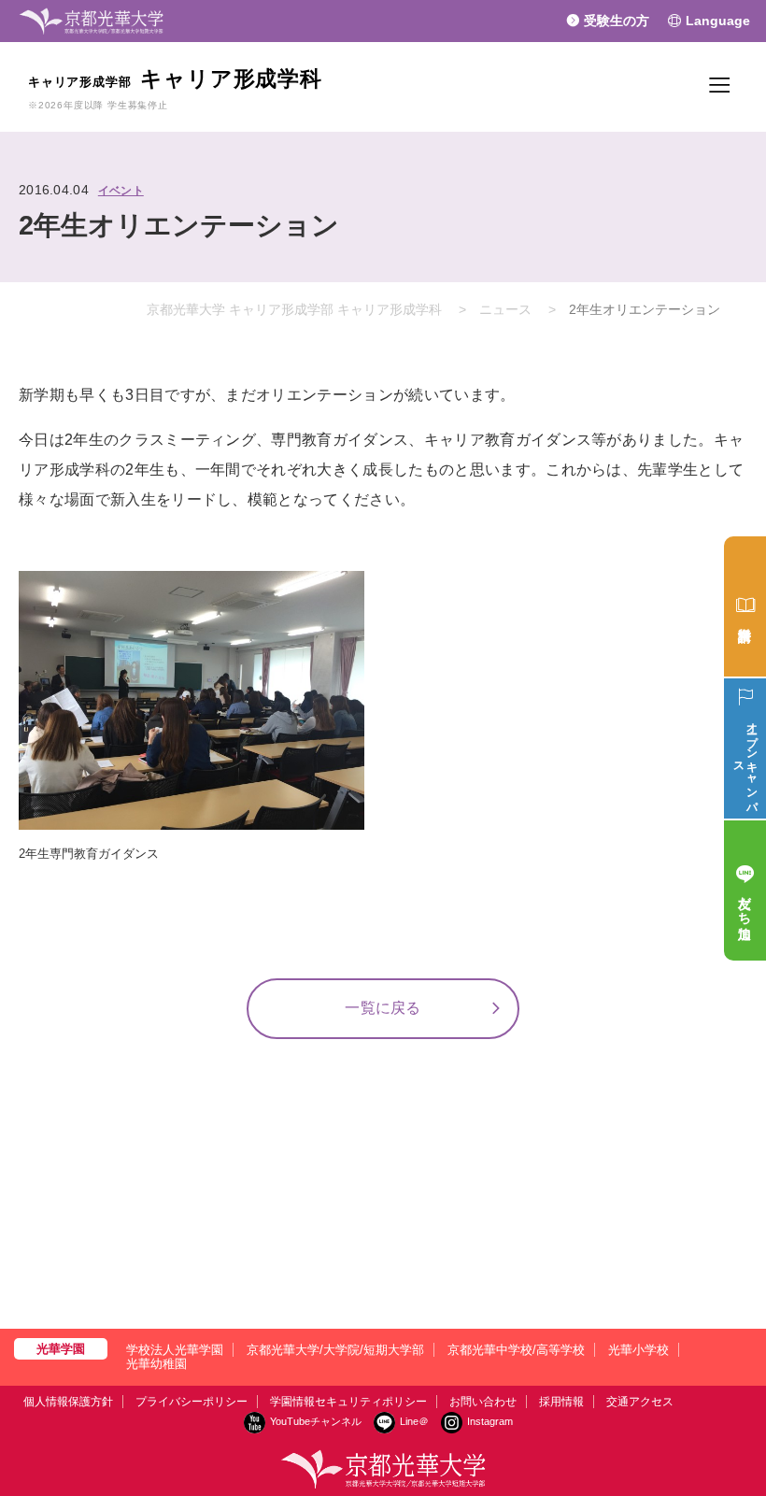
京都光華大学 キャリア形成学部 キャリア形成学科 (294, 309)
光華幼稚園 (156, 1364)
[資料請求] (745, 606)
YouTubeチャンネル (316, 1421)
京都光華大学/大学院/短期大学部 (335, 1350)
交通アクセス (640, 1401)
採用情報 (561, 1401)
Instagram (490, 1421)
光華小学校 (638, 1350)
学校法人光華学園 (174, 1350)
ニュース (505, 309)
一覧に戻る (383, 1008)
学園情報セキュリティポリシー (348, 1401)
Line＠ (414, 1421)
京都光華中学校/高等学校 (516, 1350)
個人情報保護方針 (68, 1401)
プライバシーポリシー (191, 1401)
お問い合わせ (483, 1401)
